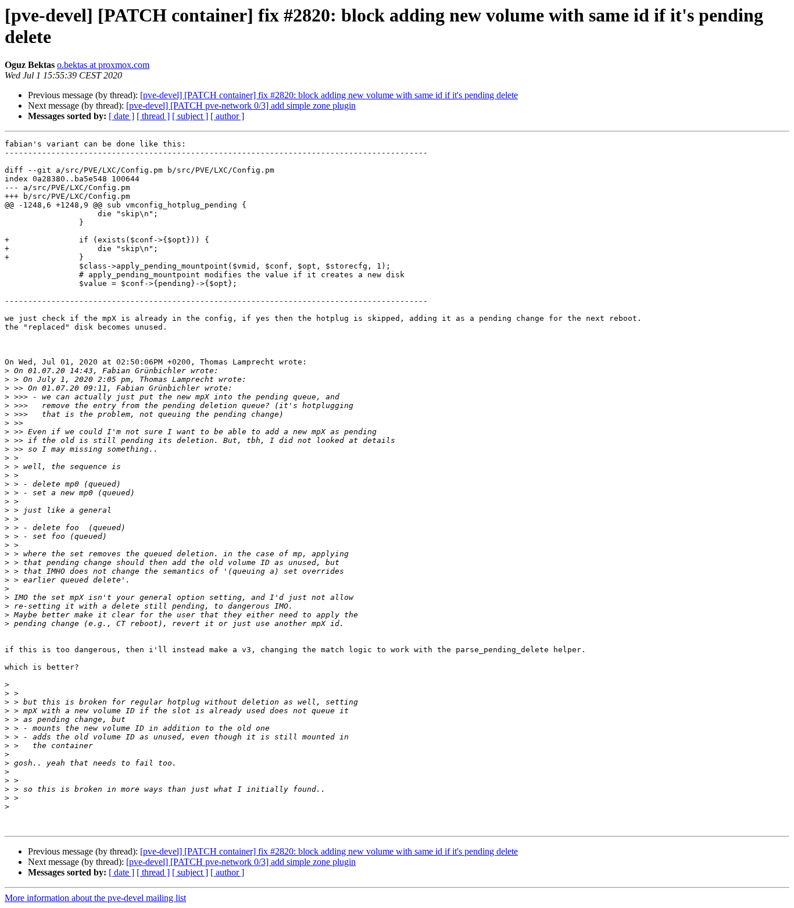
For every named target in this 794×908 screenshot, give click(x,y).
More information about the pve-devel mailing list (95, 898)
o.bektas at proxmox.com (103, 65)
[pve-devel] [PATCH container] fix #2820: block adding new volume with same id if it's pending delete (329, 95)
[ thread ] (153, 116)
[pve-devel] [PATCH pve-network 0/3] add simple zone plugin (241, 105)
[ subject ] (190, 116)
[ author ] (227, 116)
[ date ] (121, 116)
